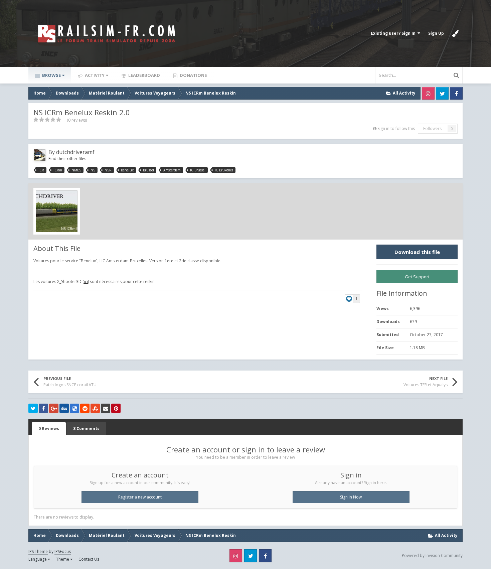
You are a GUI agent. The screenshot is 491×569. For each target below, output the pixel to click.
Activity (94, 75)
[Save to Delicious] (74, 408)
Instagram (428, 93)
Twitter (442, 93)
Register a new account (140, 497)
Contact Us (88, 559)
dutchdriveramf (75, 152)
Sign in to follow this (396, 128)
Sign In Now (351, 497)
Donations (193, 75)
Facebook (456, 93)
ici (86, 281)
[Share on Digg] (64, 408)
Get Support (417, 277)
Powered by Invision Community (432, 555)
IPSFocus (62, 551)
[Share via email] (105, 408)
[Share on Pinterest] (116, 408)
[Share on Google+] (53, 408)
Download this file (417, 252)
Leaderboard (143, 75)
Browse (51, 75)
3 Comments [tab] (86, 428)
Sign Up (436, 33)
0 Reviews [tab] (48, 428)
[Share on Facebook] (43, 408)
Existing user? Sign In (394, 33)
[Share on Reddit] (85, 408)
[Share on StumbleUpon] (95, 408)
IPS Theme (38, 551)
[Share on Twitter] (33, 408)
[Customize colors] (455, 33)
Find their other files (67, 158)
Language (38, 559)
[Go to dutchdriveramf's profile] (39, 155)
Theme (63, 559)
